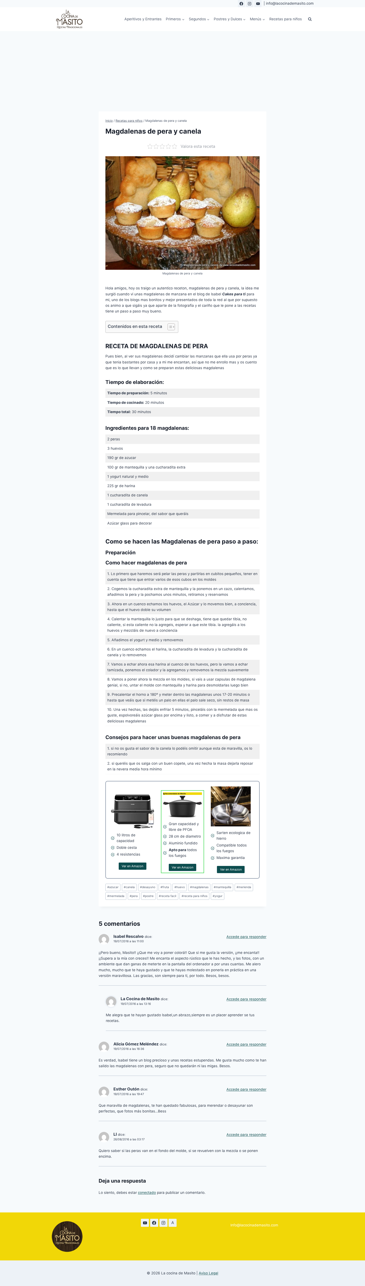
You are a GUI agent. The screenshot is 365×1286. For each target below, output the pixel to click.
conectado (147, 1192)
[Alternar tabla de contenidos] (169, 326)
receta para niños (194, 896)
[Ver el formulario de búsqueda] (310, 19)
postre (148, 896)
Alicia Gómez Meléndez (136, 1044)
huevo (179, 887)
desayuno (147, 887)
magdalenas (199, 887)
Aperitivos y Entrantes (143, 19)
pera (134, 896)
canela (129, 887)
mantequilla (222, 887)
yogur (217, 896)
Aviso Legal (208, 1273)
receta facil (167, 896)
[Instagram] (249, 3)
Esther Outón (126, 1089)
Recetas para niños (285, 19)
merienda (244, 887)
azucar (112, 887)
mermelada (115, 896)
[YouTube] (257, 3)
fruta (165, 887)
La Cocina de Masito (140, 998)
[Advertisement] (182, 62)
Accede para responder (246, 937)
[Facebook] (241, 3)
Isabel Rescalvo (128, 936)
